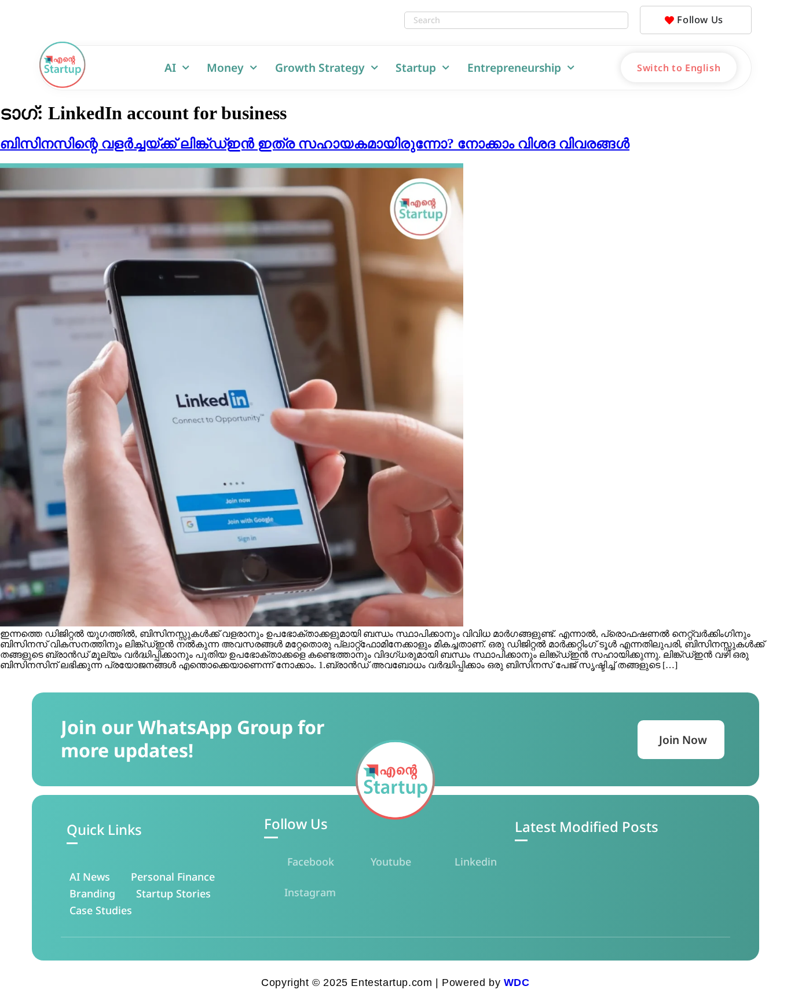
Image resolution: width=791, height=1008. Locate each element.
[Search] (616, 20)
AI (170, 67)
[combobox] (504, 20)
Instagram (310, 892)
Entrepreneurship (514, 67)
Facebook (310, 861)
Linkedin (476, 861)
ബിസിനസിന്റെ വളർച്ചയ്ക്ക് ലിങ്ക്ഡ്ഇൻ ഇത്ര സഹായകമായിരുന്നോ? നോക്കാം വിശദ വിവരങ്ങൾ (314, 143)
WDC (517, 982)
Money (225, 67)
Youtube (391, 861)
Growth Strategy (320, 67)
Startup (415, 67)
